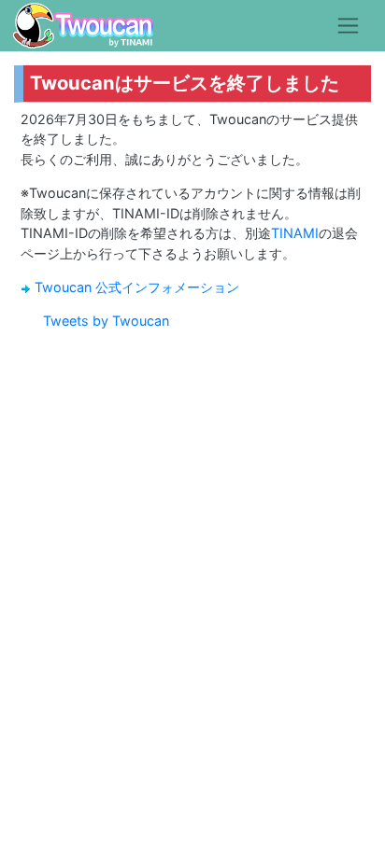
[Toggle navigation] (348, 25)
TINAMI (295, 233)
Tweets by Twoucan (106, 321)
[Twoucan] (83, 26)
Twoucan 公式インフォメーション (137, 287)
